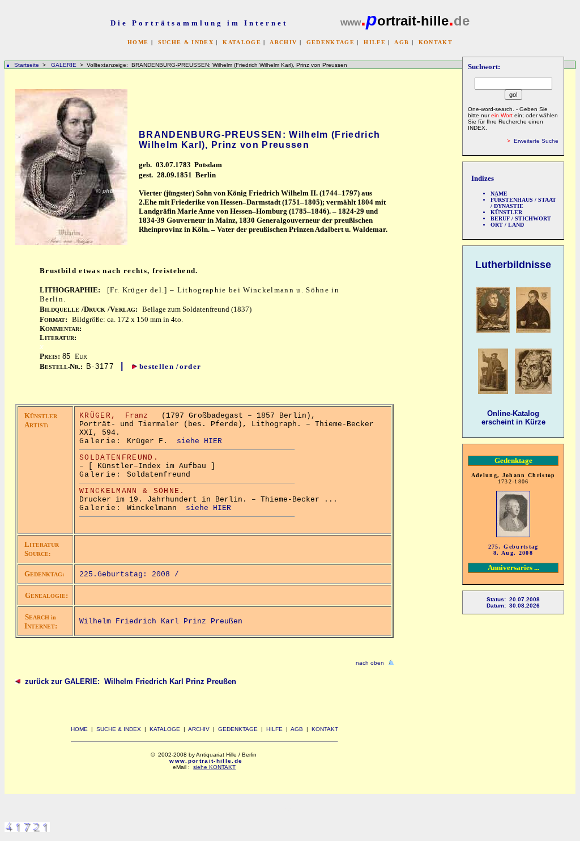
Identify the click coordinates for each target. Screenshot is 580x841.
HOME (137, 42)
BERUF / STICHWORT (521, 218)
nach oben (370, 663)
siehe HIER (199, 441)
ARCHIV (283, 42)
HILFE (375, 42)
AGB (401, 42)
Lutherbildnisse (513, 264)
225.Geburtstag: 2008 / (131, 574)
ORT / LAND (507, 225)
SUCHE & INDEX (186, 42)
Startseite (26, 65)
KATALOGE (242, 42)
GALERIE (64, 65)
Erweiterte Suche (536, 141)
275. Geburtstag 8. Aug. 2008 (513, 549)
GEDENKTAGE (330, 42)
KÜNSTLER (506, 212)
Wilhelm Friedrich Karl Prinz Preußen (160, 621)
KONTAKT (436, 42)
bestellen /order (170, 366)
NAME (499, 193)
